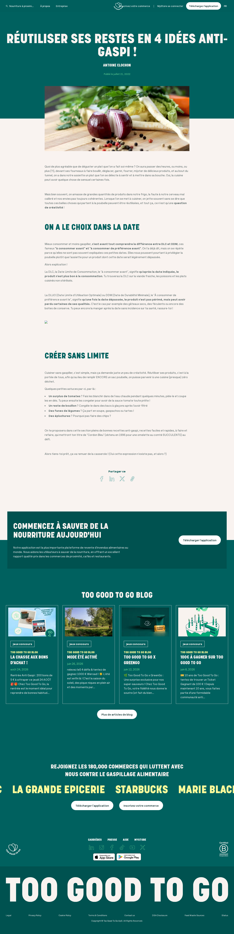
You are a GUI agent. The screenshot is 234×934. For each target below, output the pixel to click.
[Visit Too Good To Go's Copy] (132, 479)
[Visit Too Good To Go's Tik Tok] (122, 847)
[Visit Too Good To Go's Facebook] (102, 479)
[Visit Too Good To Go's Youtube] (132, 847)
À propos (45, 5)
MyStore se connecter (170, 5)
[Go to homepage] (118, 6)
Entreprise (62, 5)
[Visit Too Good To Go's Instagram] (102, 847)
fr (225, 5)
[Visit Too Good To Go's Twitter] (122, 479)
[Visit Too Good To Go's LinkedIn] (91, 847)
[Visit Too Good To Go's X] (143, 847)
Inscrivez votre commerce (135, 5)
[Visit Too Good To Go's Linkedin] (112, 479)
